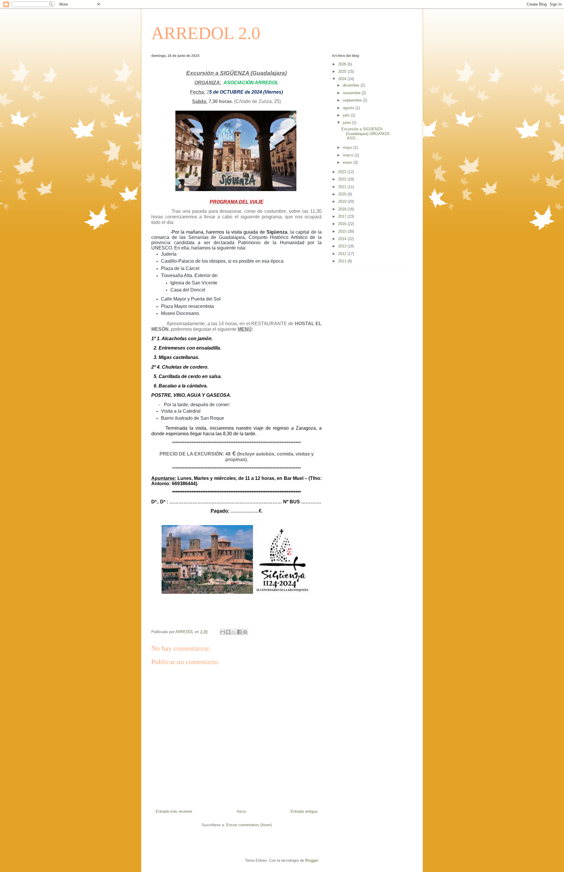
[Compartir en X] (234, 632)
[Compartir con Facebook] (239, 632)
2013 (343, 246)
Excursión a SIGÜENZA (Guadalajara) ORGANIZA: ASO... (366, 133)
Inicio (241, 811)
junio (347, 122)
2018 (343, 209)
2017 (343, 216)
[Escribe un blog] (228, 632)
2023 (343, 172)
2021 (343, 187)
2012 (343, 254)
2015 (343, 231)
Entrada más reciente (174, 811)
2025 (343, 71)
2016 (343, 224)
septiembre (353, 100)
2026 (343, 64)
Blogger (311, 860)
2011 (343, 261)
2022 (343, 179)
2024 (343, 79)
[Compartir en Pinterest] (245, 632)
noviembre (352, 93)
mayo (348, 147)
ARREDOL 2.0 (205, 33)
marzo (349, 155)
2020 (343, 194)
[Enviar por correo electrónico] (223, 632)
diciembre (351, 85)
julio (347, 115)
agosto (349, 108)
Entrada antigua (304, 811)
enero (348, 162)
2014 (343, 239)
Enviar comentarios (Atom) (249, 825)
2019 (343, 201)
